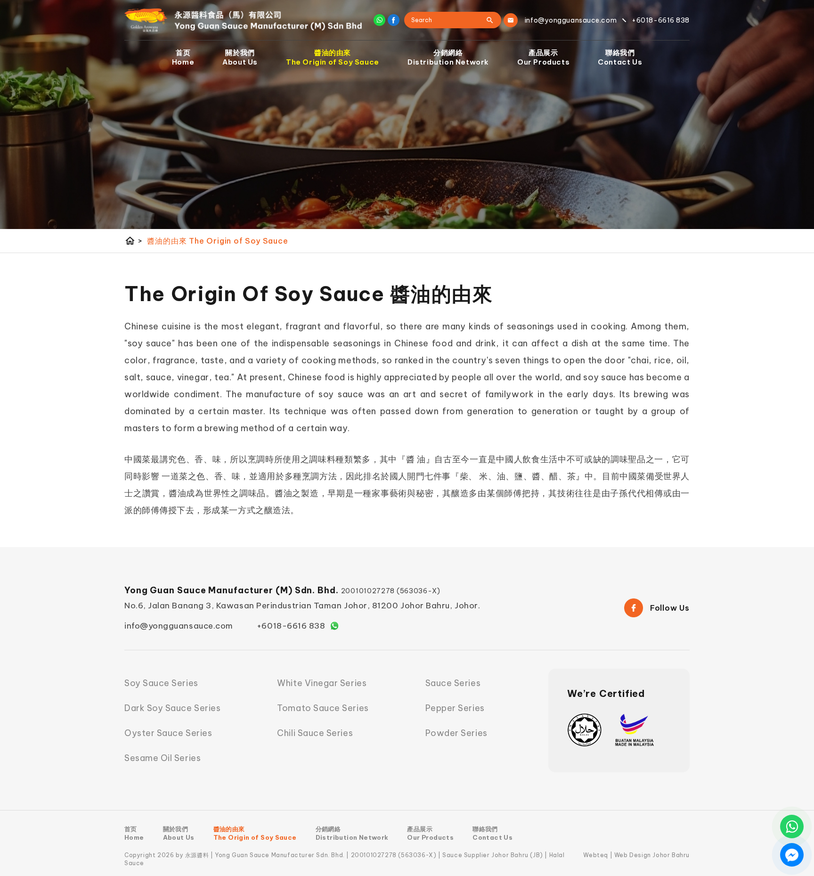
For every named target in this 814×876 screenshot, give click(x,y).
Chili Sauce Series (315, 733)
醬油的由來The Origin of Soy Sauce (332, 57)
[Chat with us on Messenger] (792, 855)
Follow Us (670, 608)
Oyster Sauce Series (168, 733)
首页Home (183, 57)
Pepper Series (455, 708)
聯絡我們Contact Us (620, 57)
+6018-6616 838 (291, 626)
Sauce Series (452, 683)
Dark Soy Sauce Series (172, 708)
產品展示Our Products (543, 57)
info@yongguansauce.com (178, 626)
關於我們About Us (240, 57)
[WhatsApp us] (792, 826)
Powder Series (456, 733)
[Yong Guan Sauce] (243, 20)
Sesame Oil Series (162, 758)
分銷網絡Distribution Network (448, 57)
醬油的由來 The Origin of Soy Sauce (217, 241)
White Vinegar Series (321, 683)
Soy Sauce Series (161, 683)
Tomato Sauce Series (322, 708)
